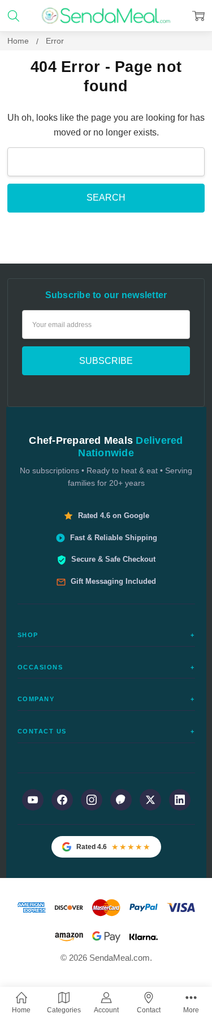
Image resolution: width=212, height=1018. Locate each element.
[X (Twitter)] (150, 800)
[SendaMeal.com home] (106, 15)
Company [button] (106, 698)
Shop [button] (106, 634)
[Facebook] (62, 800)
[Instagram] (91, 800)
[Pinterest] (121, 800)
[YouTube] (33, 800)
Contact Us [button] (106, 731)
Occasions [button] (106, 667)
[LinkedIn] (180, 800)
